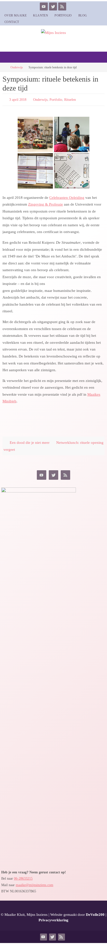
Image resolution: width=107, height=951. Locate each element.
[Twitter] (53, 6)
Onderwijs (16, 67)
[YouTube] (44, 6)
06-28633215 (23, 877)
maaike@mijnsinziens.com (34, 884)
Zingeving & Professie (45, 203)
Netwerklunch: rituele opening (80, 441)
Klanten (40, 15)
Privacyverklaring (53, 919)
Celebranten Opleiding (66, 196)
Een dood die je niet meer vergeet (26, 445)
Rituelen (70, 99)
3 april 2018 (17, 99)
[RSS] (62, 6)
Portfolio (63, 15)
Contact (11, 22)
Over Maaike (15, 15)
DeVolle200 (95, 913)
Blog (82, 15)
